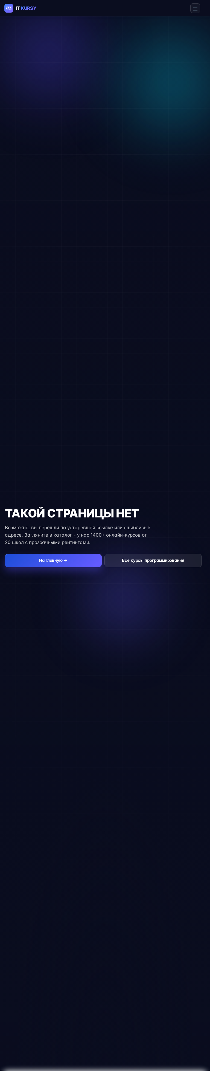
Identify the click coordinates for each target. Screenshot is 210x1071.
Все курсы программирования (153, 560)
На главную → (53, 560)
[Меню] (195, 8)
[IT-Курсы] (25, 8)
